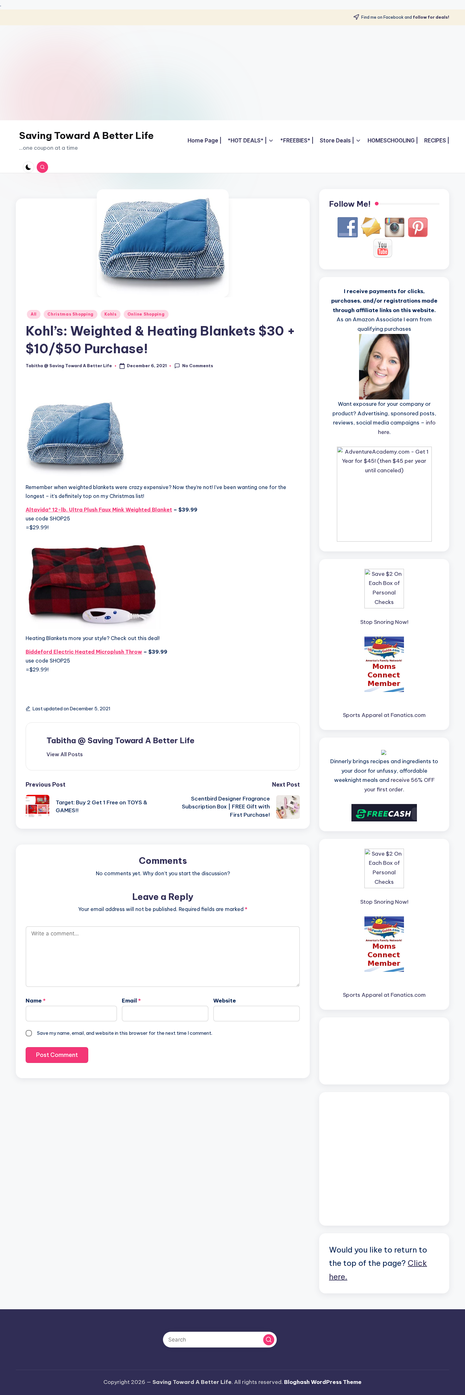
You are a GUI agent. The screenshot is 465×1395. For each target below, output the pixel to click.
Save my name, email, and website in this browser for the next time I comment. (124, 1033)
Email (131, 1000)
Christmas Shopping (70, 314)
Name (36, 1000)
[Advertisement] (232, 72)
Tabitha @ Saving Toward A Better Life (120, 740)
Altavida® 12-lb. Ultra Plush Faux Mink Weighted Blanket (99, 509)
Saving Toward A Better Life (86, 135)
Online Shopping (146, 314)
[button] (64, 754)
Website (224, 1000)
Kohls (110, 314)
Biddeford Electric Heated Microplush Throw (84, 652)
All (34, 314)
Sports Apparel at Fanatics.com (384, 715)
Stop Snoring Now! (384, 622)
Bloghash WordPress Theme (323, 1382)
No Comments (197, 365)
